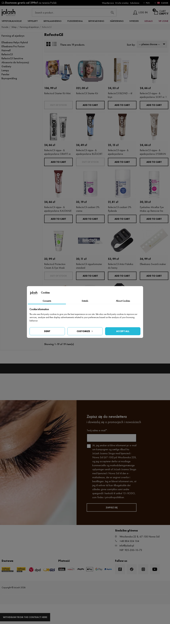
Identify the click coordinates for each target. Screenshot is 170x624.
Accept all (122, 331)
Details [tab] (85, 300)
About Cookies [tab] (123, 300)
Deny (47, 331)
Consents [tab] (47, 300)
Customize (83, 331)
